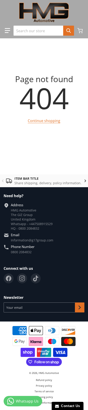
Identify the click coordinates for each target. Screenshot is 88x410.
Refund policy (44, 380)
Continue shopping (44, 120)
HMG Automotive (49, 373)
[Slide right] (85, 180)
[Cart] (80, 30)
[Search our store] (68, 31)
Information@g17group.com (32, 240)
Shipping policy (44, 397)
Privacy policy (44, 385)
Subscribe (79, 307)
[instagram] (22, 278)
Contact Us (69, 406)
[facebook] (9, 278)
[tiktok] (36, 278)
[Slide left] (2, 180)
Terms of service (44, 391)
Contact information (44, 402)
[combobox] (42, 31)
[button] (7, 30)
